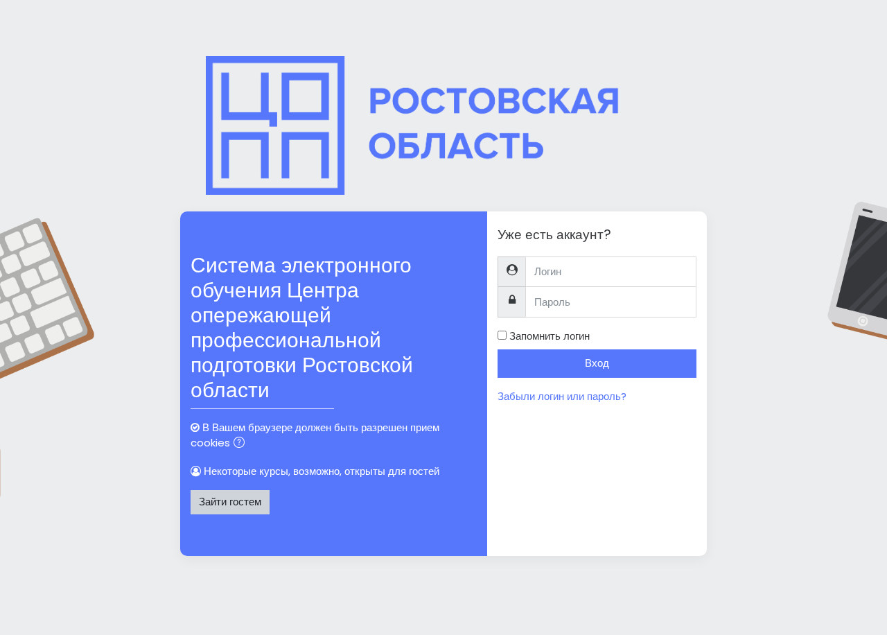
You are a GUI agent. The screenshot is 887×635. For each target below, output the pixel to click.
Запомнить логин (549, 336)
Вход (597, 363)
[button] (242, 444)
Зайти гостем (230, 501)
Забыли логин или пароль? (562, 396)
